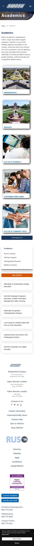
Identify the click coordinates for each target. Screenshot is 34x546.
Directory (17, 449)
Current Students (10, 495)
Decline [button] (17, 543)
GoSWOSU (17, 462)
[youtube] (21, 405)
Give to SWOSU (17, 424)
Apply (17, 458)
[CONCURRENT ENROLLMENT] (16, 181)
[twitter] (15, 405)
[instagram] (18, 405)
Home (3, 26)
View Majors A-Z (17, 237)
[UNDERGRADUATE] (16, 77)
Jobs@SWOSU (17, 466)
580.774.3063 (7, 517)
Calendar (17, 453)
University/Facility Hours (17, 415)
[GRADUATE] (16, 112)
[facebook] (11, 405)
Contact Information (17, 411)
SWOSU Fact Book (10, 265)
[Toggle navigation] (30, 6)
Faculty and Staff (10, 500)
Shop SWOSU (17, 428)
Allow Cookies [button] (17, 539)
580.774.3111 (7, 523)
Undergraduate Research (12, 261)
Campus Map (17, 419)
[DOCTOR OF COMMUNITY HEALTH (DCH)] (16, 216)
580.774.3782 (7, 510)
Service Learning (9, 253)
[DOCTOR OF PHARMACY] (16, 147)
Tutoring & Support (10, 257)
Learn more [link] (5, 534)
